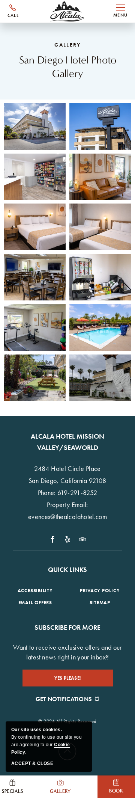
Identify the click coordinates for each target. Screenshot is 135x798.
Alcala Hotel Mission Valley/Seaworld (67, 442)
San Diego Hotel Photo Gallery (67, 67)
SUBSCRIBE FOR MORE (67, 627)
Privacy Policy (100, 590)
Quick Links (67, 569)
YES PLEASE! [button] (72, 680)
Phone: (47, 492)
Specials (12, 791)
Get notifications (64, 699)
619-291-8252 (13, 11)
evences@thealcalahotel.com (67, 516)
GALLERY (67, 45)
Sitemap (100, 602)
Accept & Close (32, 763)
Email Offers (35, 602)
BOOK (116, 790)
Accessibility (35, 590)
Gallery (60, 791)
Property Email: (67, 504)
